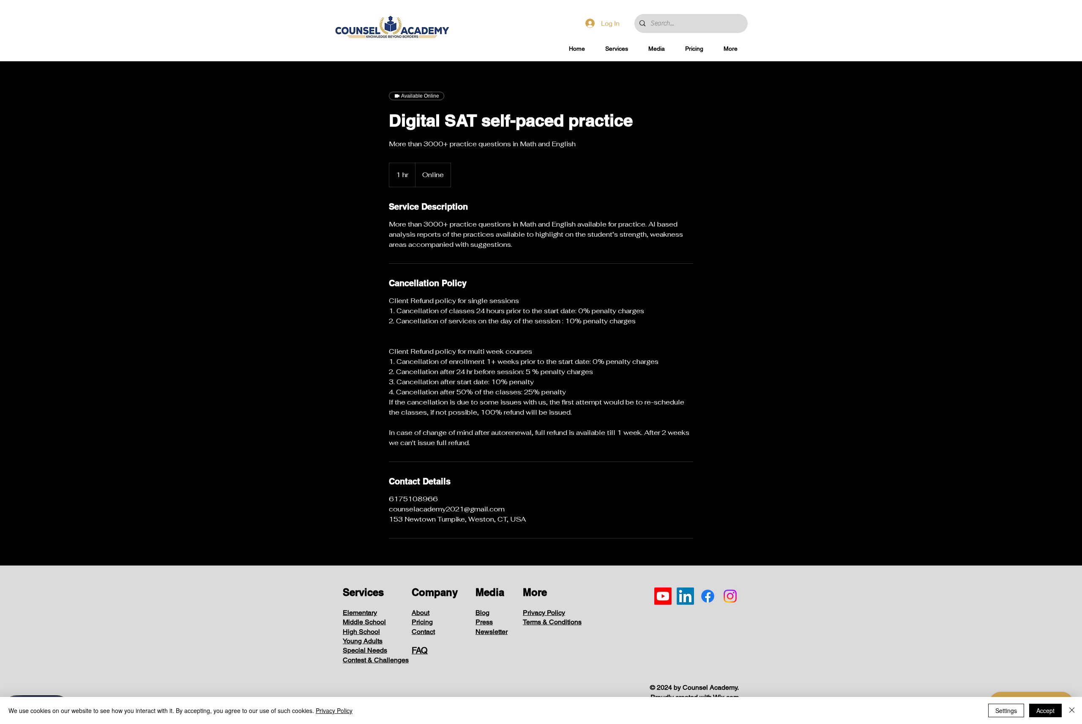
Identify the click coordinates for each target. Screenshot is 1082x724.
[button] (616, 48)
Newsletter (491, 632)
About (420, 613)
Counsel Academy (710, 687)
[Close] (1072, 710)
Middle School (364, 622)
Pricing (422, 622)
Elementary (360, 613)
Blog (482, 613)
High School (361, 632)
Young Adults (363, 641)
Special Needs (365, 650)
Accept (1045, 710)
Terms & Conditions (552, 622)
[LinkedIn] (685, 596)
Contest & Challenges (376, 660)
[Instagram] (730, 596)
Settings (1006, 710)
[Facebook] (707, 596)
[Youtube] (663, 596)
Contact (423, 632)
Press (484, 622)
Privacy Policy (544, 613)
